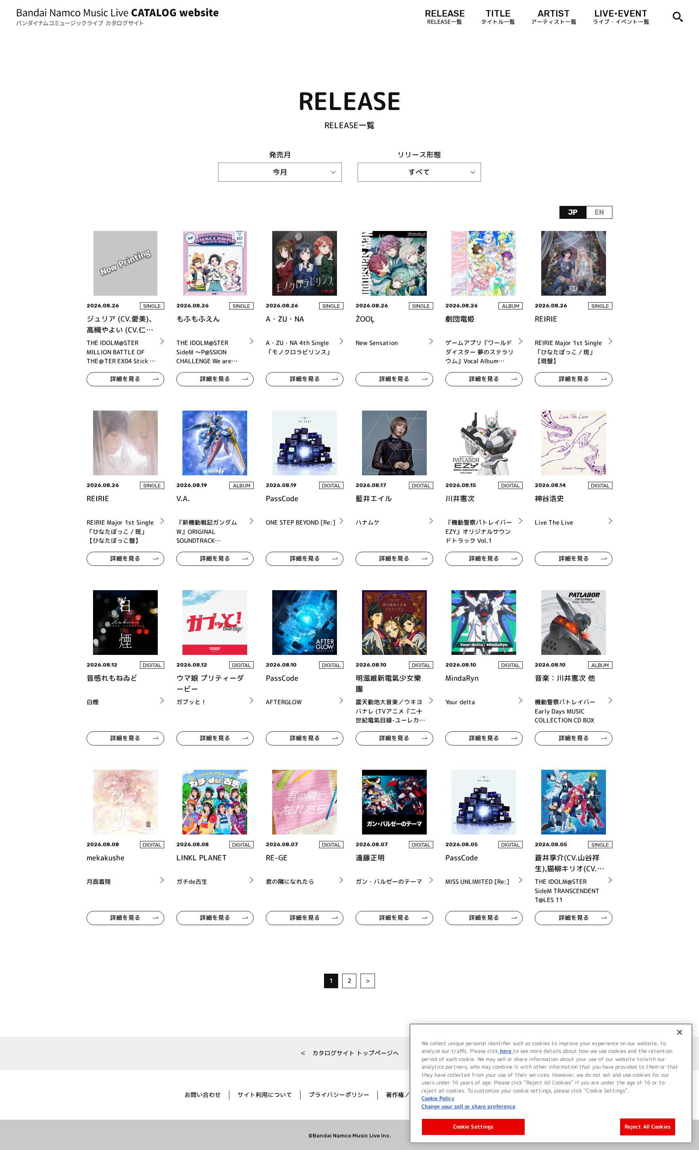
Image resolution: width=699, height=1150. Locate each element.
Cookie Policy (438, 1098)
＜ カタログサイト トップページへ (349, 1053)
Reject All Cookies (648, 1126)
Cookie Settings (473, 1126)
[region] (551, 1083)
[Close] (679, 1032)
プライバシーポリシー (339, 1095)
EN (599, 212)
